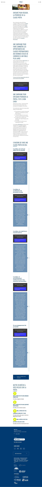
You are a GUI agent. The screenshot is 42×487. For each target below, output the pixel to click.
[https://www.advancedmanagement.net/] (16, 474)
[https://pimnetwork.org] (16, 468)
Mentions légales (16, 458)
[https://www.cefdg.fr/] (25, 477)
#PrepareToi (25, 60)
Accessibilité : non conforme (23, 460)
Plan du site (16, 461)
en (38, 2)
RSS (17, 460)
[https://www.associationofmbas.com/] (17, 480)
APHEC (26, 26)
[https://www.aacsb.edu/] (25, 480)
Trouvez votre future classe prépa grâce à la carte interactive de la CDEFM (21, 78)
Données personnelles (23, 458)
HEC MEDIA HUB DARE (18, 442)
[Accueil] (21, 1)
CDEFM (26, 23)
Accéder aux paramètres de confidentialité (20, 88)
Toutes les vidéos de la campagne (21, 377)
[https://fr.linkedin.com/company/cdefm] (16, 477)
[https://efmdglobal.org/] (16, 483)
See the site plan (18, 453)
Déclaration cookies (17, 459)
